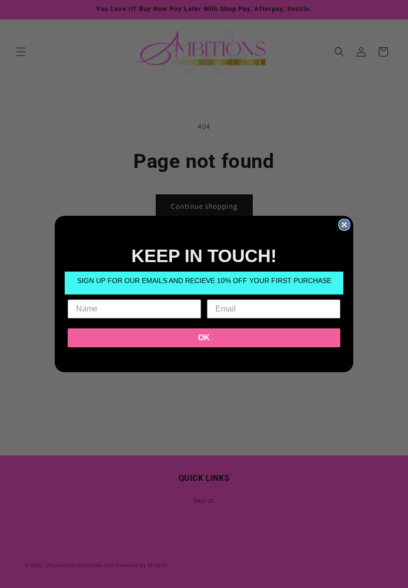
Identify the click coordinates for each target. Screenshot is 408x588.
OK (204, 337)
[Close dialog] (344, 225)
